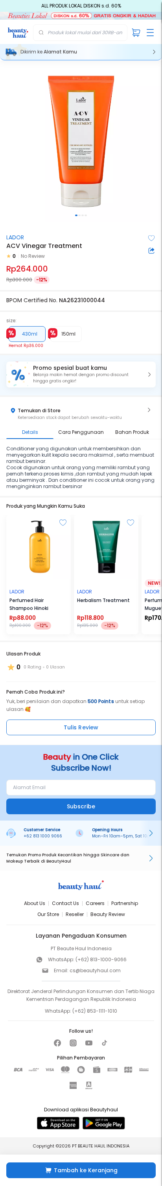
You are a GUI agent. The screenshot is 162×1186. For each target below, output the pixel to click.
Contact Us (65, 903)
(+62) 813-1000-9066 (101, 959)
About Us (34, 903)
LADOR (15, 237)
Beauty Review (107, 914)
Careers (95, 903)
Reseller (75, 914)
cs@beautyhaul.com (95, 970)
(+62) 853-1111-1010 (94, 1011)
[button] (81, 374)
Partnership (124, 903)
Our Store (48, 914)
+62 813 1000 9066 (43, 836)
